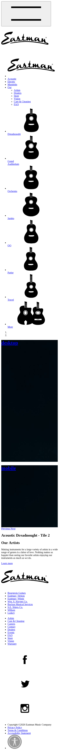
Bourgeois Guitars (17, 593)
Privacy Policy (15, 727)
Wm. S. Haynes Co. (18, 601)
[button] (6, 528)
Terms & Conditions (18, 730)
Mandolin (12, 84)
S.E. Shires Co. (15, 607)
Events (11, 632)
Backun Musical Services (20, 604)
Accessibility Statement (19, 733)
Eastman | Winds (16, 598)
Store (16, 96)
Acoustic (12, 78)
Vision (17, 98)
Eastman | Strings (16, 595)
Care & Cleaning (22, 101)
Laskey (11, 613)
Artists (17, 90)
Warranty (12, 643)
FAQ (16, 104)
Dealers (17, 93)
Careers (11, 624)
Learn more (7, 563)
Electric (11, 81)
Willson (11, 610)
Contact (11, 626)
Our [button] (9, 87)
